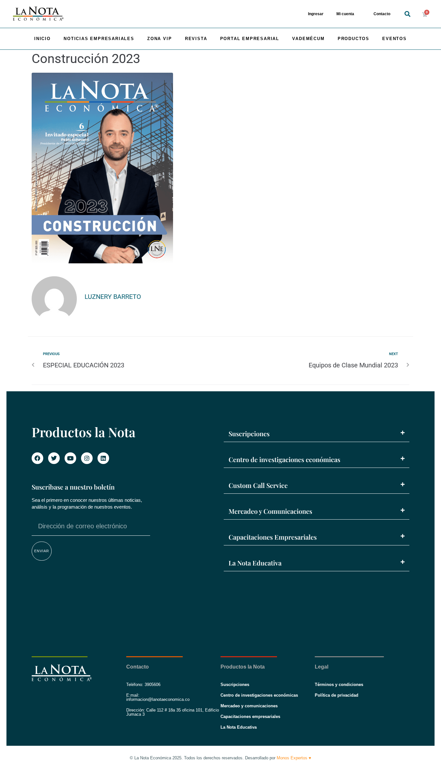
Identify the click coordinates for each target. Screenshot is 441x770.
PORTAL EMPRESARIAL (249, 38)
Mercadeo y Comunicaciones (270, 511)
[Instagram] (87, 458)
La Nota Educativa (255, 562)
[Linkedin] (103, 458)
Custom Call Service (258, 485)
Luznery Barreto (113, 297)
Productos (353, 38)
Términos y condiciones (339, 684)
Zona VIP (159, 38)
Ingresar (315, 14)
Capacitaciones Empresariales (273, 537)
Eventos (394, 38)
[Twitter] (54, 458)
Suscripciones (249, 433)
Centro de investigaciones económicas (284, 459)
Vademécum (308, 38)
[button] (407, 14)
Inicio (42, 38)
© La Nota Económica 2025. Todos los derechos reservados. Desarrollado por (220, 757)
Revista (196, 38)
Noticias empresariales (99, 38)
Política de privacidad (336, 695)
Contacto (382, 14)
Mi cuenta (345, 14)
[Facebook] (37, 458)
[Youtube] (70, 458)
